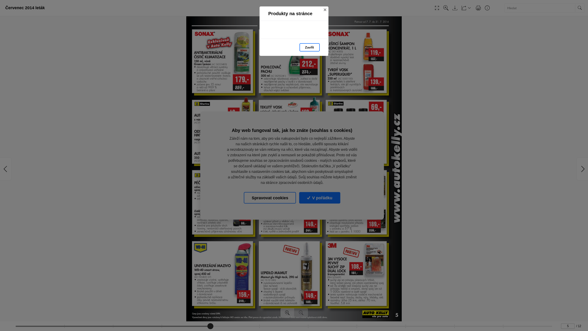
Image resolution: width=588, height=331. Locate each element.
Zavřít (309, 47)
